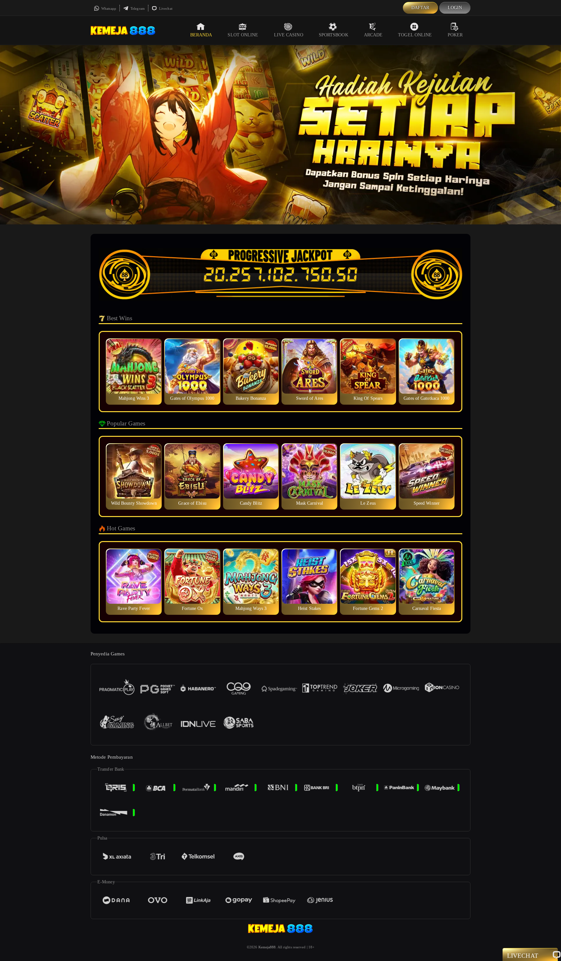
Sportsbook (333, 34)
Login (455, 7)
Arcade (373, 34)
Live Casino (288, 34)
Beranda (201, 34)
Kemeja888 (267, 947)
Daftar (420, 7)
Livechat (165, 8)
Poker (455, 34)
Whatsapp (108, 8)
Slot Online (243, 34)
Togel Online (415, 34)
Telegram (137, 8)
